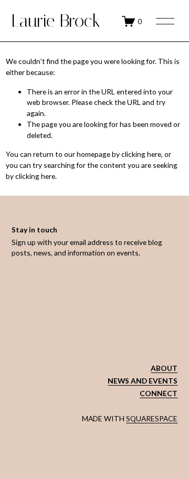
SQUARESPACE (151, 418)
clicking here (141, 154)
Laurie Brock (56, 20)
